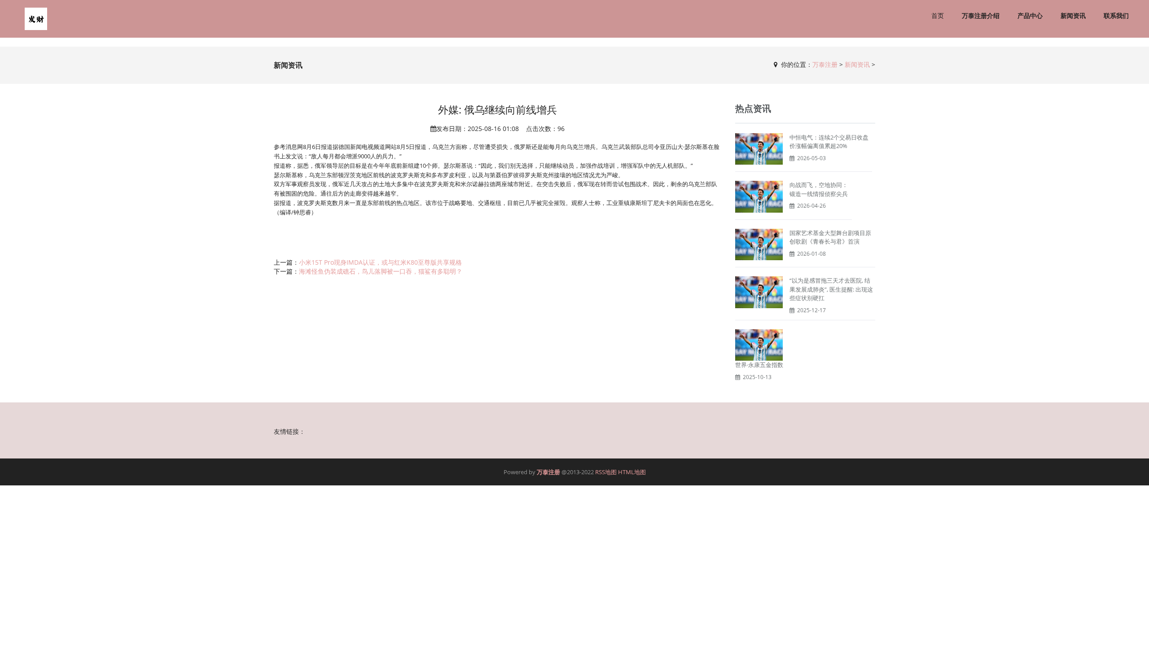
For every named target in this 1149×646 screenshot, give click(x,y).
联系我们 (1116, 15)
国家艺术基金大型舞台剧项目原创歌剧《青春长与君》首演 (830, 237)
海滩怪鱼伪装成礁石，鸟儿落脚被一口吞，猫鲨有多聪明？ (380, 271)
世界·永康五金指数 (759, 365)
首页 (937, 15)
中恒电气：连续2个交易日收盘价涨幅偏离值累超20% (828, 141)
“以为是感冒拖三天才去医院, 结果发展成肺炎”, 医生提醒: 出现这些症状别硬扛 (831, 289)
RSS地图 (606, 472)
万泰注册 (825, 64)
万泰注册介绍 (981, 15)
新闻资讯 (1073, 15)
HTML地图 (632, 472)
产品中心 (1030, 15)
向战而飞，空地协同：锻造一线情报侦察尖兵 (818, 189)
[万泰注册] (36, 19)
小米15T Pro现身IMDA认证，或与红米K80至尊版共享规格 (380, 262)
